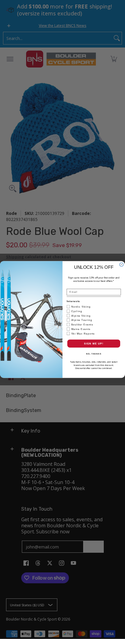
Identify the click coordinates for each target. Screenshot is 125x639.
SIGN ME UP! (93, 343)
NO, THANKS (93, 354)
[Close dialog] (121, 265)
